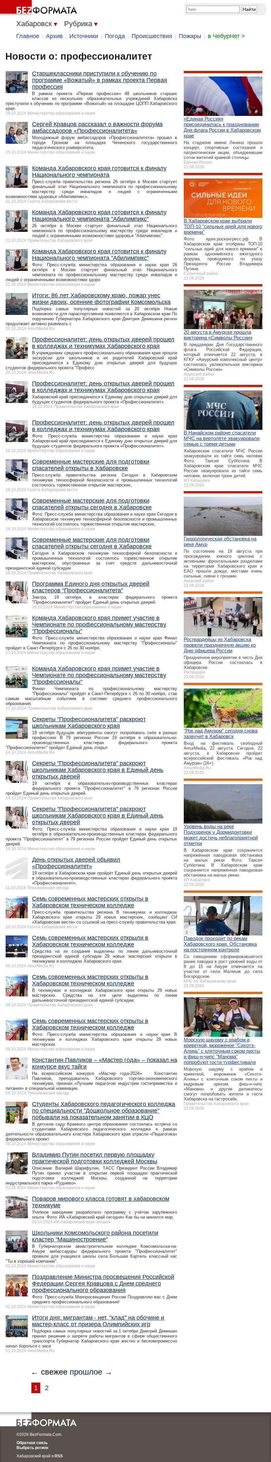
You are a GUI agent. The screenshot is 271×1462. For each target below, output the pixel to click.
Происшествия (152, 36)
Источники (83, 36)
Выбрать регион (32, 1447)
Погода (115, 36)
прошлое (86, 1371)
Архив (54, 36)
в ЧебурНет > (226, 36)
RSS (59, 1456)
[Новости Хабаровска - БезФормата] (39, 8)
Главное (27, 36)
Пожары (190, 36)
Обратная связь (32, 1442)
